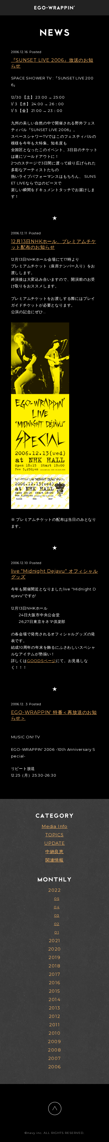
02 (57, 924)
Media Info (54, 826)
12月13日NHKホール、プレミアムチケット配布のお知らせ (53, 244)
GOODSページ (41, 660)
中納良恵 (54, 851)
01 (56, 932)
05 (56, 898)
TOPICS (54, 835)
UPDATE (54, 843)
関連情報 (54, 860)
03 (57, 915)
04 (57, 907)
